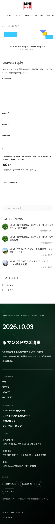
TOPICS (9, 285)
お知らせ (9, 290)
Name (4, 113)
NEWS (19, 16)
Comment (6, 79)
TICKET (9, 16)
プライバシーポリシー (13, 426)
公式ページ (14, 411)
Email (4, 124)
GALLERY (39, 16)
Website (6, 135)
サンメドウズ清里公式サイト (16, 416)
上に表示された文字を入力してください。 (19, 170)
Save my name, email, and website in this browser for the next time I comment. (26, 157)
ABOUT (28, 16)
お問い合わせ (8, 421)
